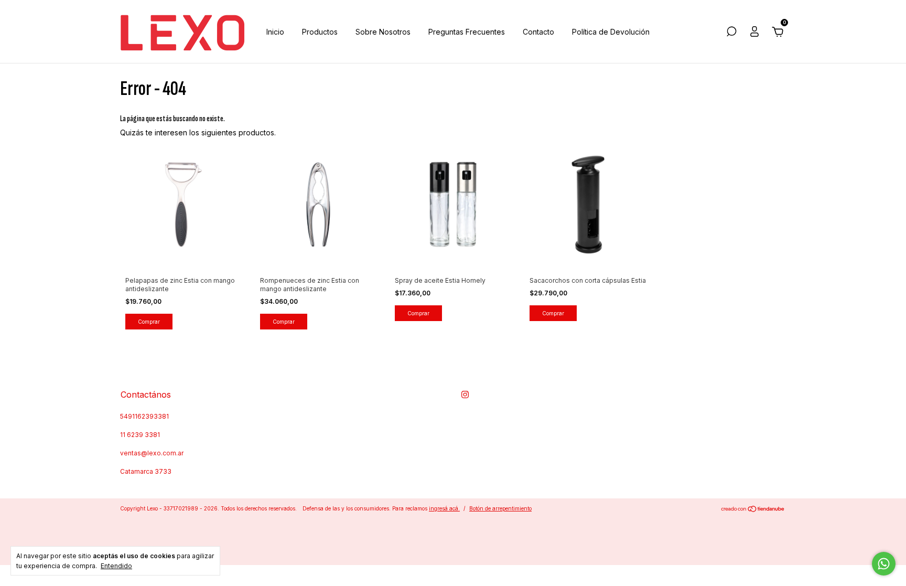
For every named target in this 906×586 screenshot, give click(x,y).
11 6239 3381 (140, 435)
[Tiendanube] (753, 509)
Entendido (116, 566)
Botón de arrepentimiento (500, 508)
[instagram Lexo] (465, 394)
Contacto (538, 31)
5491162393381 (144, 416)
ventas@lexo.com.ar (152, 453)
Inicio (275, 31)
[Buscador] (731, 32)
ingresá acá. (444, 508)
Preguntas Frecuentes (466, 31)
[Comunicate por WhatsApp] (884, 564)
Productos (320, 31)
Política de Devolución (611, 31)
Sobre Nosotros (383, 31)
